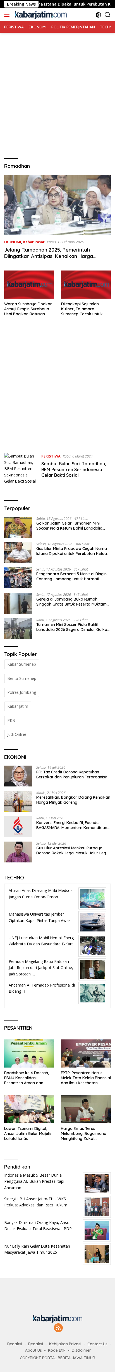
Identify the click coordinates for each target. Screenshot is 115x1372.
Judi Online (16, 734)
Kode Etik (57, 1350)
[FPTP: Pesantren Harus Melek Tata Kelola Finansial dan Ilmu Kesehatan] (86, 1053)
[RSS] (58, 1328)
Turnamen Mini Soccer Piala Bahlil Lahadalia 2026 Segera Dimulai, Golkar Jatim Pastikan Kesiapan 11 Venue (72, 627)
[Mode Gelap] (98, 14)
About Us (33, 1350)
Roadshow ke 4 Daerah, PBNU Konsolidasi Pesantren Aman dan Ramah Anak (26, 1078)
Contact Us (97, 1343)
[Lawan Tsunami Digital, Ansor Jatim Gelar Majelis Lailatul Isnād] (29, 1109)
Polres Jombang (21, 692)
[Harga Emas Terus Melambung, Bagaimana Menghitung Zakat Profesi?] (86, 1109)
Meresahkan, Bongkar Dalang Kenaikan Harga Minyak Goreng (73, 800)
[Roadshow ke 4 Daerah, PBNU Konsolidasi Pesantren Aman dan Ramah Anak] (29, 1053)
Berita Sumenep (21, 678)
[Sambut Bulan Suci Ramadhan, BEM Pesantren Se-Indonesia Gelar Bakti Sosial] (20, 468)
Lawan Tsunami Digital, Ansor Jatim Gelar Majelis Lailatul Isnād (28, 1133)
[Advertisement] (57, 90)
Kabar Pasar (34, 241)
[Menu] (8, 14)
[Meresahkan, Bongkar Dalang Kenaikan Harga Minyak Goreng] (18, 801)
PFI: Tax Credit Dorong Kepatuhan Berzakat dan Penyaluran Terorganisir (71, 774)
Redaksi (14, 1343)
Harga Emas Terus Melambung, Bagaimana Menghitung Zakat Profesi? (83, 1133)
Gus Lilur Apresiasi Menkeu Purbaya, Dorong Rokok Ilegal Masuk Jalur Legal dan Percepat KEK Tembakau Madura (72, 850)
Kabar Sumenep (21, 664)
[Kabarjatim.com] (40, 14)
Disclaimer (81, 1350)
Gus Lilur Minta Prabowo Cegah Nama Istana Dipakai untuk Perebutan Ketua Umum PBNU (71, 551)
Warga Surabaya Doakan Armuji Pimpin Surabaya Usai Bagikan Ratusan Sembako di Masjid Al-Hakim (28, 309)
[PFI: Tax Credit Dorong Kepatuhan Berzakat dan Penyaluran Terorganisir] (18, 776)
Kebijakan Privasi (65, 1343)
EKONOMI (12, 241)
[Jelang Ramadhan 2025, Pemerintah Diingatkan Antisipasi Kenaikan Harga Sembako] (57, 205)
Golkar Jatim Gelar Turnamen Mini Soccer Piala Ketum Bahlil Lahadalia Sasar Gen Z (69, 526)
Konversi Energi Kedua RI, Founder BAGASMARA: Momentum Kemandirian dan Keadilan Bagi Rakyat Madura (71, 825)
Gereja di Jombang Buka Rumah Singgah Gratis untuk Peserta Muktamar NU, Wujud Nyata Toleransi (73, 602)
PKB (11, 720)
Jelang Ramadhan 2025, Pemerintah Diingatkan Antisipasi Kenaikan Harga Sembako (48, 256)
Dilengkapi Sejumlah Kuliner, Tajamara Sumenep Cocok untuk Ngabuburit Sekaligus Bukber (82, 309)
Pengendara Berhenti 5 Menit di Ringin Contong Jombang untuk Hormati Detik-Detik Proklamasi (71, 576)
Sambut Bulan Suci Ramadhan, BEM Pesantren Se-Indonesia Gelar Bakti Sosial (73, 469)
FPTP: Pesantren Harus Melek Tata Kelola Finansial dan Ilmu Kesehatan (86, 1077)
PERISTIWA (51, 456)
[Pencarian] (107, 14)
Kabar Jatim (17, 706)
